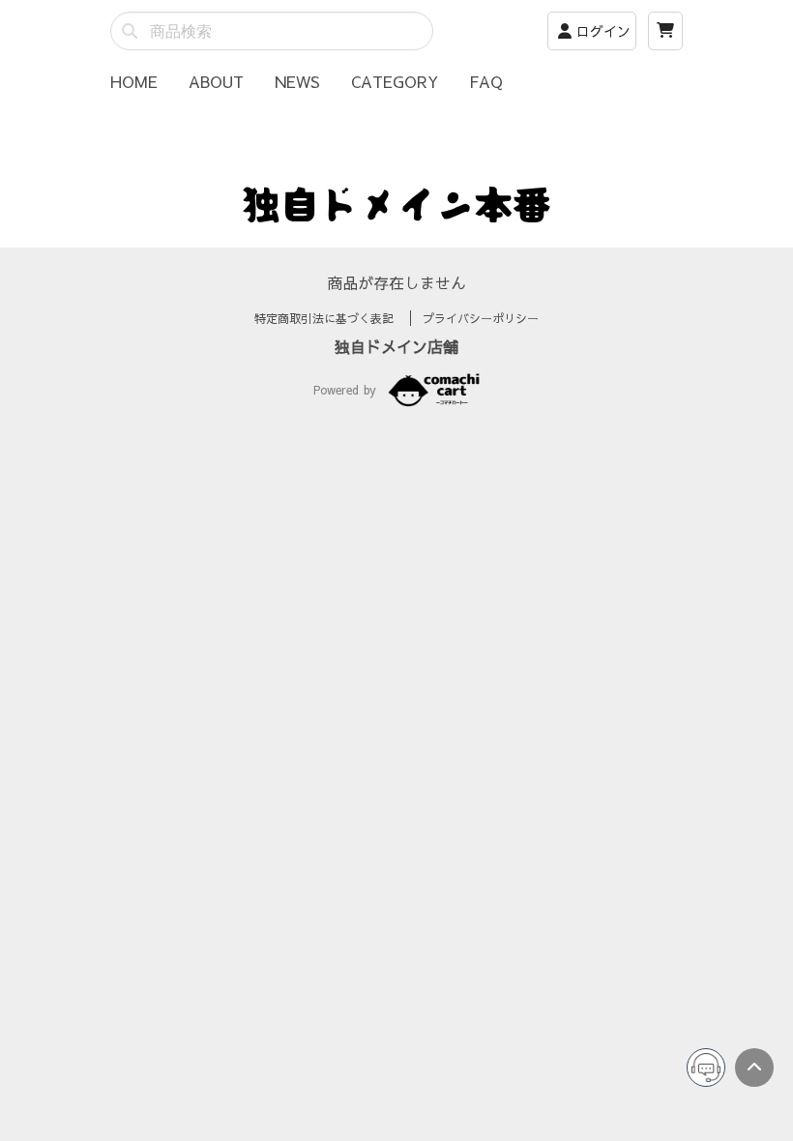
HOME (134, 81)
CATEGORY (394, 81)
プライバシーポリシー (481, 318)
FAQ (486, 81)
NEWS (297, 81)
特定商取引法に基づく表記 (326, 318)
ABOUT (216, 81)
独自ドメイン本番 (396, 203)
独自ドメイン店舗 (396, 346)
